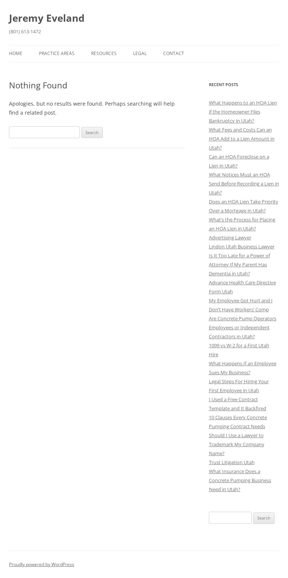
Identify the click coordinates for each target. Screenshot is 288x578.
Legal (140, 53)
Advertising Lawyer (230, 237)
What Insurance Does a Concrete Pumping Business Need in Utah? (240, 480)
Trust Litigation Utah (232, 462)
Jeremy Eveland (46, 18)
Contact (173, 53)
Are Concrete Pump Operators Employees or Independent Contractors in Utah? (242, 327)
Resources (104, 53)
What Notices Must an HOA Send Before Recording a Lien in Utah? (244, 183)
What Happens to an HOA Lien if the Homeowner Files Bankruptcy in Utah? (243, 111)
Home (15, 53)
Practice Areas (57, 53)
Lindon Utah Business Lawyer (241, 246)
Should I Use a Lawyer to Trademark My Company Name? (236, 444)
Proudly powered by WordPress (41, 564)
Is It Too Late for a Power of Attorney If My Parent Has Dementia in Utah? (239, 264)
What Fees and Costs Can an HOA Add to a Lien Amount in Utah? (241, 138)
